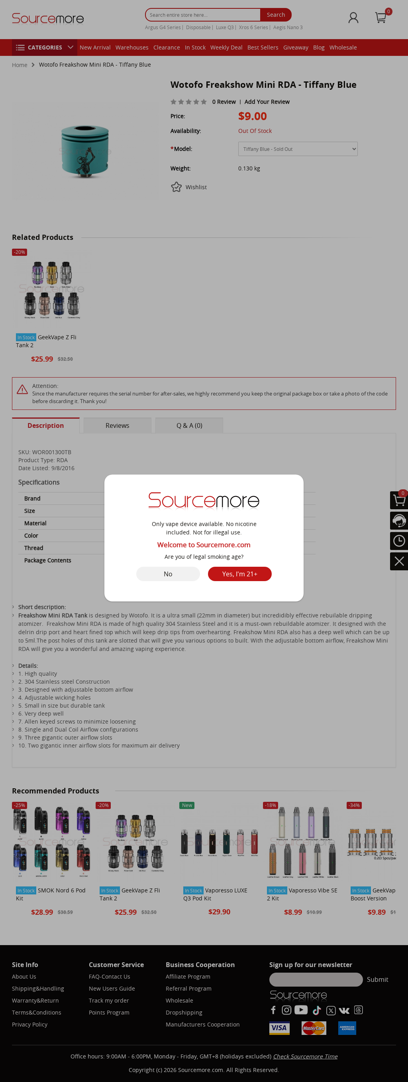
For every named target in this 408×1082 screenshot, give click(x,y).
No (168, 574)
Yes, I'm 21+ (239, 574)
